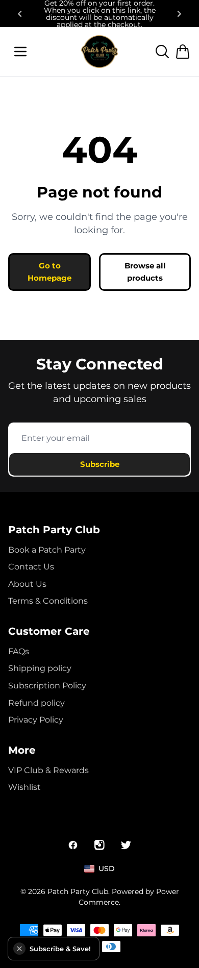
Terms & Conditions (48, 601)
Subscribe (99, 464)
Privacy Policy (35, 720)
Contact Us (31, 567)
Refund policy (36, 703)
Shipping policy (39, 668)
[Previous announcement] (19, 14)
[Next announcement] (179, 14)
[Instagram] (99, 845)
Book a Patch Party (47, 550)
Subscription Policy (47, 685)
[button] (19, 948)
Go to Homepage (49, 272)
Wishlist (24, 787)
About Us (27, 584)
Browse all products (145, 272)
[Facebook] (73, 845)
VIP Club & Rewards (48, 770)
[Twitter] (126, 845)
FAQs (18, 651)
